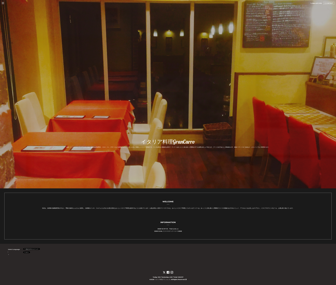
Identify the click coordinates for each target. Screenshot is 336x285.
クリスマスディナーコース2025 (172, 231)
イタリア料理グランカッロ (162, 279)
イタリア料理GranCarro (168, 141)
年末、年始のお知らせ (171, 229)
